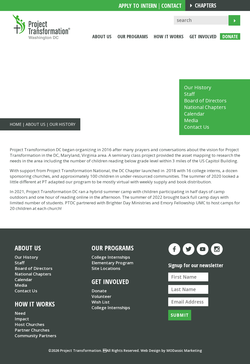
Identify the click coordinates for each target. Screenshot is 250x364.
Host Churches (29, 324)
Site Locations (106, 268)
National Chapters (205, 107)
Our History (197, 87)
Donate (99, 291)
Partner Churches (32, 330)
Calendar (194, 113)
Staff (189, 94)
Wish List (101, 302)
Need (20, 313)
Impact (22, 319)
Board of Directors (205, 100)
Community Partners (35, 335)
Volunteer (101, 296)
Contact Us (196, 127)
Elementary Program (112, 263)
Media (191, 120)
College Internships (111, 257)
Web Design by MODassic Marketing (171, 350)
